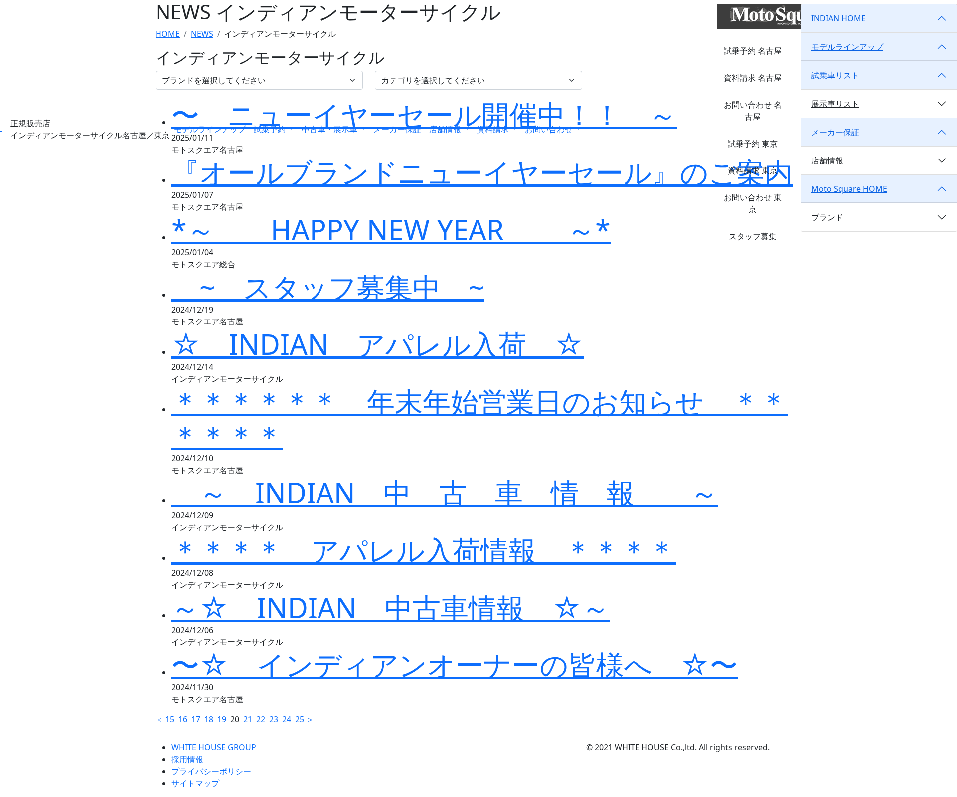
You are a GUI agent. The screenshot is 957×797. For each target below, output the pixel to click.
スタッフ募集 (753, 236)
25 (299, 719)
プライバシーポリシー (211, 771)
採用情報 (187, 759)
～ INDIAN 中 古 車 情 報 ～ (444, 492)
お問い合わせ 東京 (753, 203)
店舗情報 (827, 160)
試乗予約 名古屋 (753, 50)
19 (221, 719)
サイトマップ (195, 783)
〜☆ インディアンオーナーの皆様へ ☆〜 (454, 664)
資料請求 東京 (753, 170)
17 (195, 719)
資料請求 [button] (494, 129)
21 (247, 719)
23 (273, 719)
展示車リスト (835, 103)
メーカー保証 (397, 129)
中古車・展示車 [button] (330, 129)
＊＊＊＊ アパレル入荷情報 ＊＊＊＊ (423, 550)
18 (208, 719)
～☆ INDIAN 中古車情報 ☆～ (390, 607)
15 (169, 719)
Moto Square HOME (849, 188)
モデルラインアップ (210, 129)
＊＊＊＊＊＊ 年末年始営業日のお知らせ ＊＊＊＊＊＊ (479, 418)
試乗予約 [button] (271, 129)
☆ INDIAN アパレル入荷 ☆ (377, 344)
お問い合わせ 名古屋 (753, 110)
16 (182, 719)
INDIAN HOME (838, 18)
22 (260, 719)
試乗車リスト (835, 75)
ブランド (827, 217)
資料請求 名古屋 (753, 77)
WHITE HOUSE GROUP (213, 747)
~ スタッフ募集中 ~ (327, 287)
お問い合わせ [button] (550, 129)
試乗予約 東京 (753, 143)
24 (286, 719)
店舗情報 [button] (446, 129)
